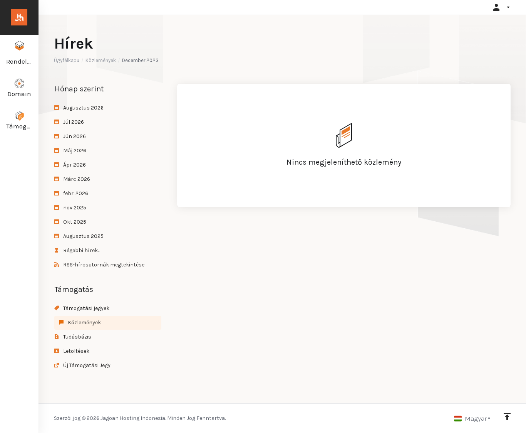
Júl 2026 (73, 122)
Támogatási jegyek (85, 308)
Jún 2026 (74, 136)
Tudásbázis (76, 337)
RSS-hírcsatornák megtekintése (103, 264)
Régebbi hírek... (81, 250)
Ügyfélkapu (66, 60)
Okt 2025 (74, 222)
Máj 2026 (74, 150)
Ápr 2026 (74, 165)
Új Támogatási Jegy (86, 365)
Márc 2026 (76, 179)
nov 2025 (74, 207)
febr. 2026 (75, 193)
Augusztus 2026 (83, 107)
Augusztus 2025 (83, 236)
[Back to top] (507, 416)
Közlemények (100, 60)
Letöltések (75, 351)
